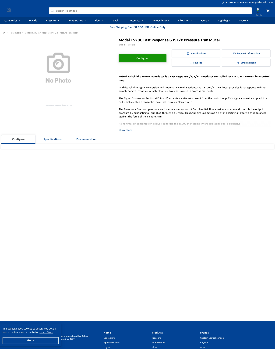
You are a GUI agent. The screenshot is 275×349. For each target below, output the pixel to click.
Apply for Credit (112, 342)
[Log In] (259, 10)
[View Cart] (268, 10)
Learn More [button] (46, 332)
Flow (154, 347)
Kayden (204, 342)
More (242, 20)
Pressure (156, 338)
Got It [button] (30, 340)
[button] (12, 20)
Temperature (158, 342)
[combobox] (150, 11)
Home (107, 332)
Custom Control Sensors (212, 338)
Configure (142, 58)
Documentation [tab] (86, 139)
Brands (204, 332)
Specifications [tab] (52, 139)
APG (202, 347)
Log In (107, 347)
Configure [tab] (18, 139)
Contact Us (109, 338)
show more (125, 129)
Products (157, 332)
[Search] (52, 11)
